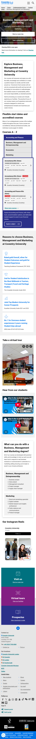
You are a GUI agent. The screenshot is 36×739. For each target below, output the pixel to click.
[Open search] (33, 3)
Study (9, 7)
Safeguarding (25, 683)
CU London (5, 660)
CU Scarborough (7, 663)
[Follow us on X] (6, 699)
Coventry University (8, 635)
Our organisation (25, 689)
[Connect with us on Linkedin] (16, 700)
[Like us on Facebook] (2, 700)
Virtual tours (18, 599)
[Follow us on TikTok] (22, 699)
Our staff (23, 686)
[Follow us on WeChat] (26, 699)
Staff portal (7, 712)
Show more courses (11, 208)
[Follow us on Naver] (2, 703)
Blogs (22, 677)
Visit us (18, 580)
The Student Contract (7, 733)
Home (3, 7)
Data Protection (27, 737)
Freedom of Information (10, 735)
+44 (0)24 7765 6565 (10, 644)
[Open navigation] (28, 3)
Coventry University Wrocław (10, 665)
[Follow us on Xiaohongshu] (32, 699)
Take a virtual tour (18, 40)
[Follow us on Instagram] (12, 700)
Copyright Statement (28, 733)
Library (5, 691)
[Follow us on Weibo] (29, 699)
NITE (2, 668)
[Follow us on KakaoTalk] (6, 703)
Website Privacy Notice (16, 737)
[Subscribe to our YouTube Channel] (9, 700)
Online (3, 671)
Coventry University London (10, 654)
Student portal (8, 709)
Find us (22, 647)
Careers (23, 680)
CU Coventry (6, 657)
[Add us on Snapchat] (19, 700)
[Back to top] (18, 628)
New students (7, 677)
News (4, 680)
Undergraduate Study (19, 7)
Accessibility (18, 733)
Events (5, 683)
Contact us (6, 647)
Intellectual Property (22, 735)
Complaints (24, 692)
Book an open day (18, 34)
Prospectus (18, 618)
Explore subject (10, 224)
